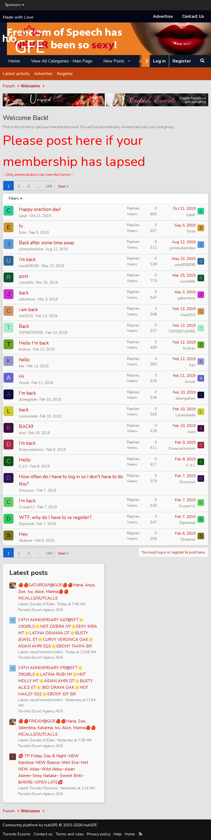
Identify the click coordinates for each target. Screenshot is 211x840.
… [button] (38, 186)
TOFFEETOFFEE (31, 332)
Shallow (25, 540)
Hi (21, 376)
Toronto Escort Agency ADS (40, 609)
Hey (23, 534)
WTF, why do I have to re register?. (55, 517)
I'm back (27, 393)
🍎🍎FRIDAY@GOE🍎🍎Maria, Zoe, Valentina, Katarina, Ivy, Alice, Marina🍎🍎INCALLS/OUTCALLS (57, 727)
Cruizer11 (27, 507)
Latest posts (28, 572)
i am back (28, 309)
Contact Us (193, 16)
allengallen (28, 399)
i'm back (27, 259)
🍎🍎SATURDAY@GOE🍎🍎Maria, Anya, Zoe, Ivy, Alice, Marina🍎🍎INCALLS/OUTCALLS (56, 591)
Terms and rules (69, 834)
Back (24, 326)
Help (117, 834)
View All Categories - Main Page (61, 61)
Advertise (163, 16)
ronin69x (26, 282)
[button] (129, 61)
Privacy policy (98, 834)
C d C (23, 466)
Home (14, 61)
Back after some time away (46, 243)
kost (22, 433)
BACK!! (26, 426)
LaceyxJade (28, 416)
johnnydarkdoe (31, 249)
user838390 (29, 265)
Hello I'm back (34, 343)
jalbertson (27, 299)
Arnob (24, 382)
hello (24, 360)
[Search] (202, 61)
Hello (25, 460)
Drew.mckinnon (31, 449)
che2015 (26, 316)
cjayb (23, 215)
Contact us (43, 834)
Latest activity (16, 73)
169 (49, 186)
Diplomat (26, 523)
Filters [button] (14, 198)
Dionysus (26, 490)
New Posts (113, 61)
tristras (24, 349)
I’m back (27, 443)
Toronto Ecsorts (16, 834)
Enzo (23, 232)
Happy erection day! (39, 209)
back (24, 293)
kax (21, 366)
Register (65, 73)
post (23, 276)
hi (21, 226)
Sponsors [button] (13, 4)
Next (62, 186)
